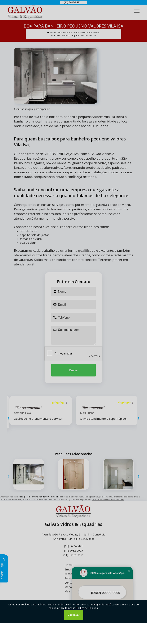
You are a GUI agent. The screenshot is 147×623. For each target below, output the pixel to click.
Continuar (73, 614)
